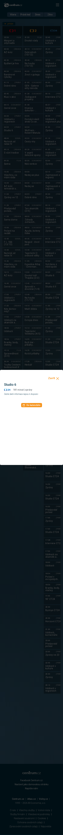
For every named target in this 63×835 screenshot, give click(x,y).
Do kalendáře (33, 405)
